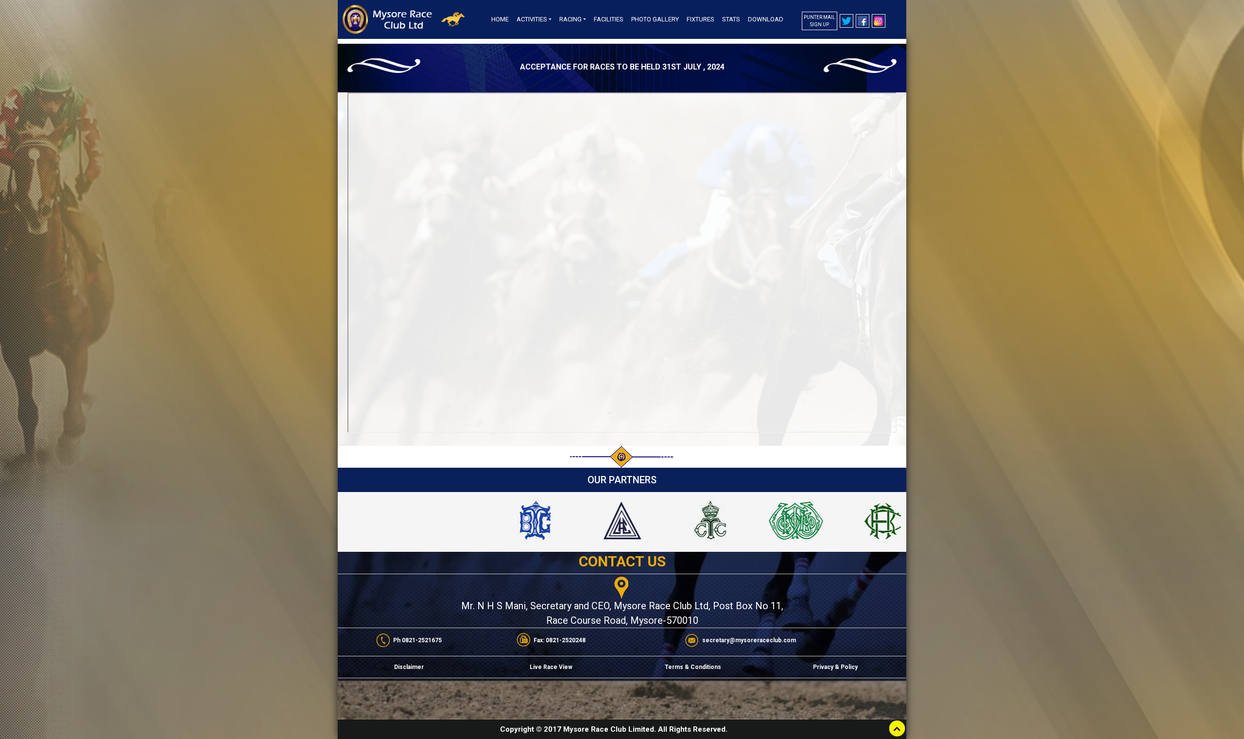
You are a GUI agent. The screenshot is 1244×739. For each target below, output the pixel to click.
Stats (731, 19)
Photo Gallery (655, 19)
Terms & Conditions (693, 667)
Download (765, 19)
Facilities (608, 19)
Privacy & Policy (835, 667)
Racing (570, 19)
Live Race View (551, 667)
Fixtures (700, 19)
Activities (532, 19)
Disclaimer (409, 667)
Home (500, 19)
